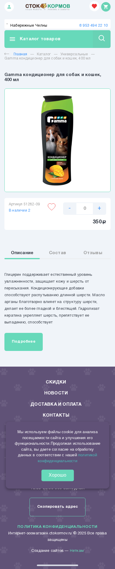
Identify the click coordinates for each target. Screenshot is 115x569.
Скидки (56, 382)
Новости (56, 393)
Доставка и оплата (55, 404)
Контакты (56, 415)
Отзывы (92, 253)
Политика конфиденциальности (57, 527)
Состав (57, 253)
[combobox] (57, 24)
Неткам (77, 551)
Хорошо (57, 475)
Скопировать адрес (57, 507)
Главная (20, 54)
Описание (22, 253)
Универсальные (74, 54)
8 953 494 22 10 (93, 26)
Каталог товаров (34, 39)
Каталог (44, 54)
